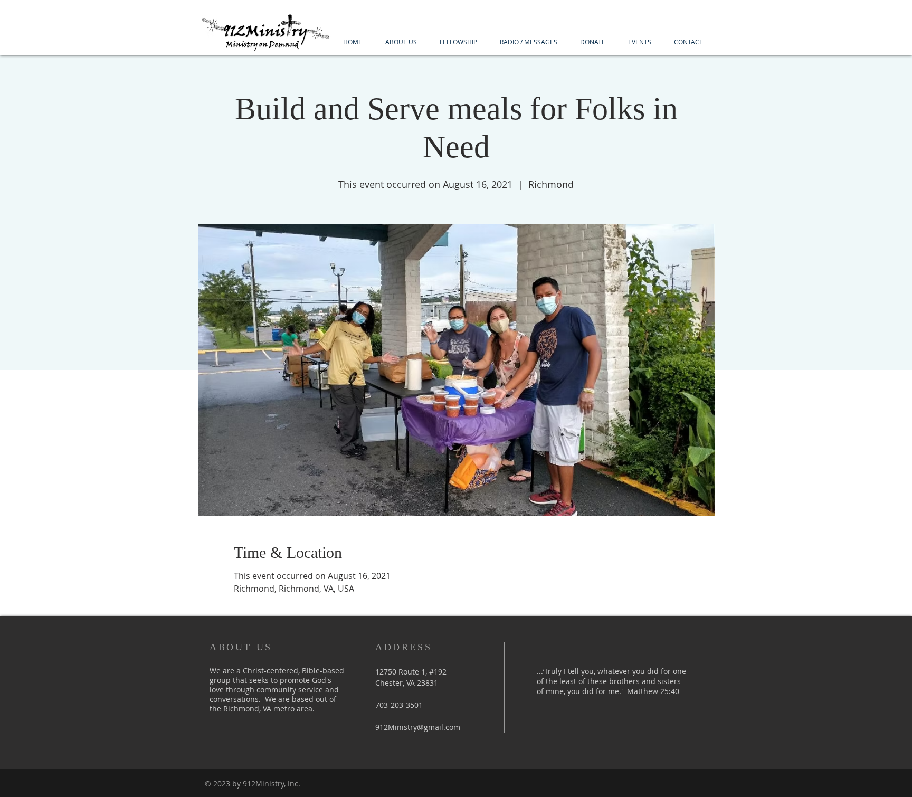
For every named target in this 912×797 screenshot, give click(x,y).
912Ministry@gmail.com (417, 727)
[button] (401, 42)
